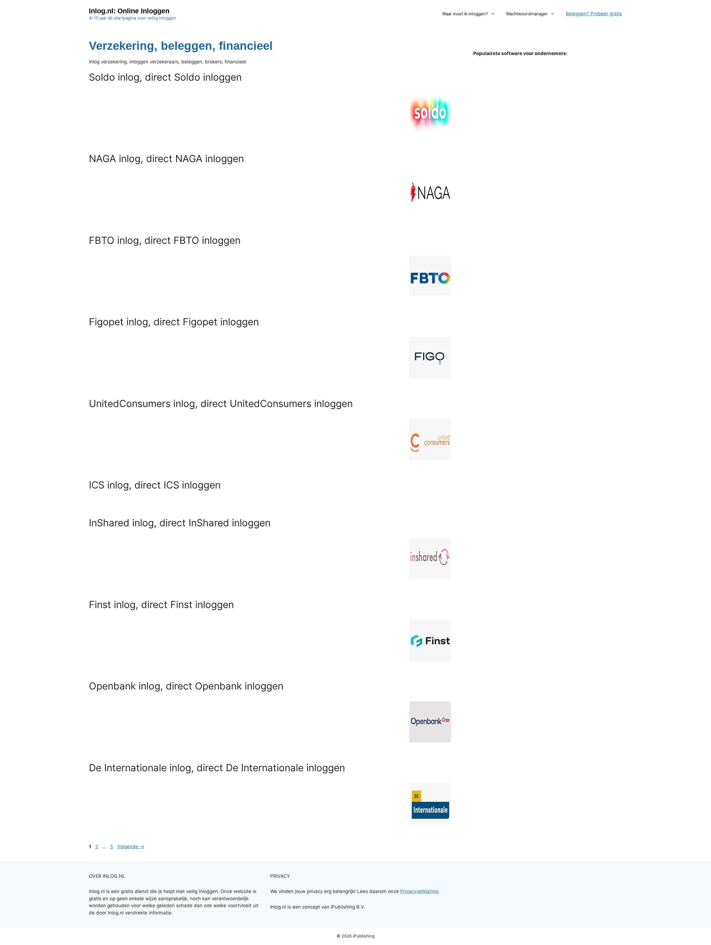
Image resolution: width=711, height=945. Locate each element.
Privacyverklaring (419, 891)
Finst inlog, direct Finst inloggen (161, 604)
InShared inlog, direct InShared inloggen (180, 523)
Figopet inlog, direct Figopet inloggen (174, 322)
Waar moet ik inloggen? (465, 13)
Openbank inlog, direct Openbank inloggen (186, 686)
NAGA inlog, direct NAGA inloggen (166, 158)
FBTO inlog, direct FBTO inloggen (165, 240)
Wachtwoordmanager (527, 13)
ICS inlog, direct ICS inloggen (155, 485)
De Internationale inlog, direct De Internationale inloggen (217, 767)
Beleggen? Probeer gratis (594, 13)
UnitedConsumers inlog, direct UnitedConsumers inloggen (221, 403)
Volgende (130, 846)
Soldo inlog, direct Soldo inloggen (165, 77)
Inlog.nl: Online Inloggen (129, 11)
